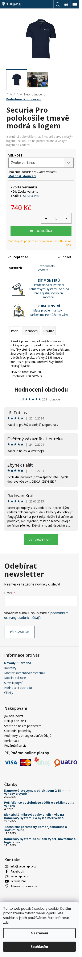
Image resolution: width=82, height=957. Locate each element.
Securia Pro (31, 196)
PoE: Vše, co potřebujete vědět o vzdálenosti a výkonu (39, 804)
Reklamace (11, 741)
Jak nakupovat (13, 716)
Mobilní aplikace (15, 678)
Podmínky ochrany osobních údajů (27, 736)
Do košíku (44, 231)
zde (6, 922)
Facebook (17, 871)
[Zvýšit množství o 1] (66, 218)
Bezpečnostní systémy (46, 267)
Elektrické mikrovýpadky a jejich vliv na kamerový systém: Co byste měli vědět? (34, 816)
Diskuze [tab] (48, 331)
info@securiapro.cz (23, 866)
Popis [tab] (15, 331)
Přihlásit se (19, 632)
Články (8, 693)
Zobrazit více (41, 540)
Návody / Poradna (17, 663)
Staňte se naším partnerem (22, 726)
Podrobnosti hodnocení (23, 99)
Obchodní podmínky (17, 731)
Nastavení (39, 933)
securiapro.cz (19, 876)
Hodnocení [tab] (31, 331)
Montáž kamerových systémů (24, 673)
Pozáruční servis (15, 745)
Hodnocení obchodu (41, 389)
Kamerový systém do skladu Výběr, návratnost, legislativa (40, 840)
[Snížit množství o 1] (46, 218)
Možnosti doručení (22, 176)
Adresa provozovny (24, 886)
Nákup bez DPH (15, 721)
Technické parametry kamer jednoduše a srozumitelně (35, 828)
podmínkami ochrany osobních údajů (36, 615)
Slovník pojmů (14, 683)
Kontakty (10, 668)
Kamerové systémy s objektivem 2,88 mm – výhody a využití (37, 792)
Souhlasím (39, 946)
